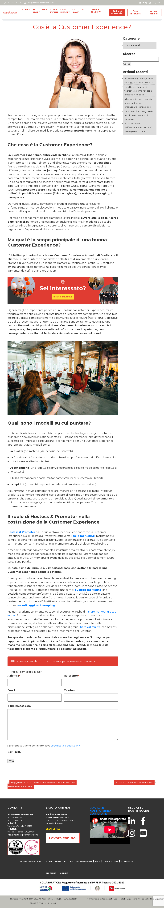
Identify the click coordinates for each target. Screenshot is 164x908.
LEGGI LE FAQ (53, 829)
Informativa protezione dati (100, 899)
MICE (45, 9)
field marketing (83, 535)
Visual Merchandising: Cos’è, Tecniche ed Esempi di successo (138, 115)
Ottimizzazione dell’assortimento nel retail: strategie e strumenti (138, 127)
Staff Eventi (54, 10)
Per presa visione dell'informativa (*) (46, 745)
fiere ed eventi (89, 627)
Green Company (96, 10)
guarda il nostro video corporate (100, 810)
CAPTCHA (14, 752)
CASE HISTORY (65, 10)
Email (12, 690)
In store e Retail (132, 45)
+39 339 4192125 (13, 2)
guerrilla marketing (88, 589)
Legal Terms (132, 899)
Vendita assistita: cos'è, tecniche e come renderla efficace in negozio (138, 91)
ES (153, 2)
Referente (71, 675)
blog (85, 9)
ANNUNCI (64, 873)
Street (26, 9)
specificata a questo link (65, 745)
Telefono (71, 690)
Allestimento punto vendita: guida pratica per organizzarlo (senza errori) (138, 103)
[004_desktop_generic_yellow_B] (63, 290)
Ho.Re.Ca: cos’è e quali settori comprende (134, 782)
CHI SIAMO (75, 10)
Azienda (14, 675)
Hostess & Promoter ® (30, 861)
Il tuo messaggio (19, 706)
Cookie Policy (119, 899)
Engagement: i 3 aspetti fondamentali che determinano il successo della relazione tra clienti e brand (42, 784)
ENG (158, 2)
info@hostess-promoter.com (40, 2)
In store (36, 10)
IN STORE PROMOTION (81, 861)
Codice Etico (143, 899)
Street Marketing (56, 861)
